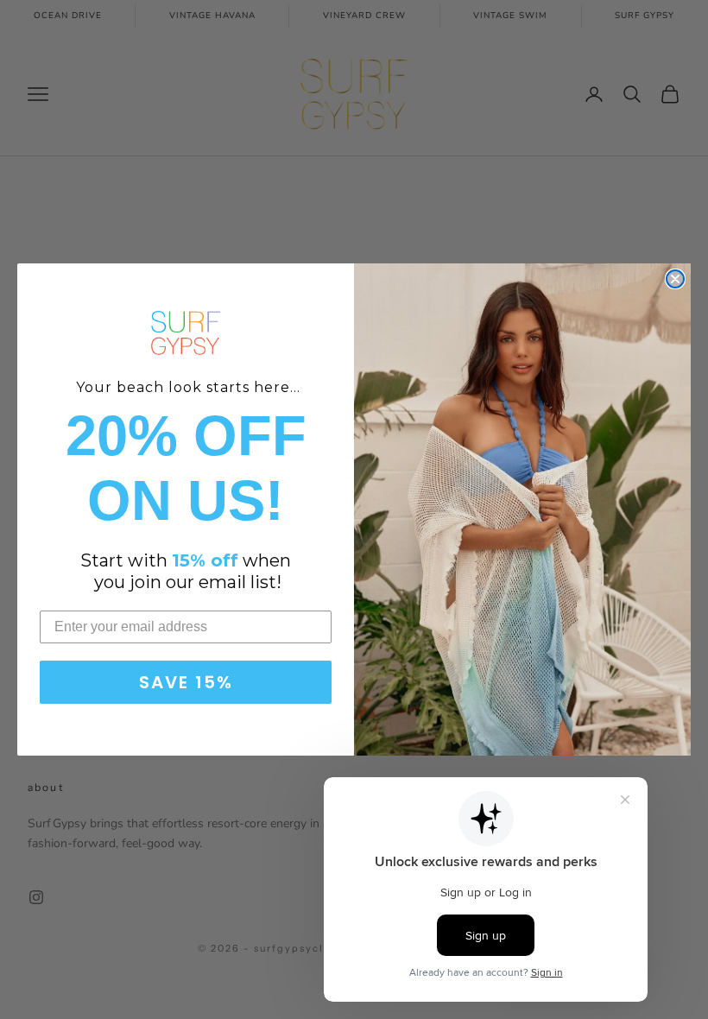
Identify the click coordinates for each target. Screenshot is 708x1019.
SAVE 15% (186, 682)
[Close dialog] (675, 279)
